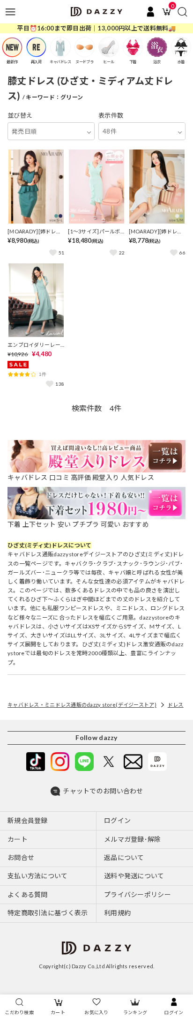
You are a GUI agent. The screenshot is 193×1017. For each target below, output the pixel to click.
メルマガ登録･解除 (132, 839)
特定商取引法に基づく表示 (47, 913)
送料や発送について (134, 876)
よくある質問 (27, 894)
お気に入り (96, 1012)
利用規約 (117, 913)
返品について (124, 857)
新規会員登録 (27, 820)
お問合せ (20, 857)
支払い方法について (37, 876)
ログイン (173, 1012)
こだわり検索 (19, 1012)
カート (58, 1012)
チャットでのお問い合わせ (103, 791)
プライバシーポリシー (137, 894)
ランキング (135, 1012)
